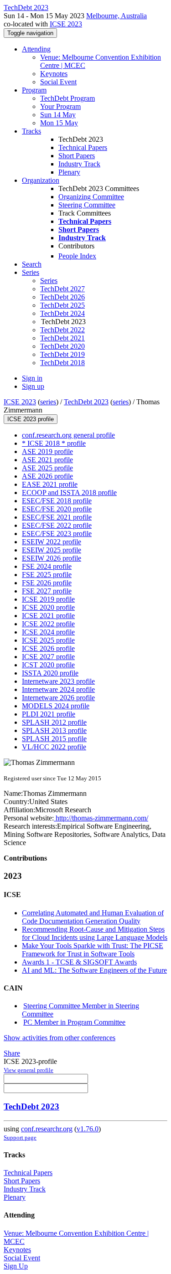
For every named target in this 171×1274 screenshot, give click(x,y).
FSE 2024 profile (47, 566)
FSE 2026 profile (47, 583)
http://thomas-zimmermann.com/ (101, 818)
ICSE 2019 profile (48, 599)
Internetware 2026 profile (58, 697)
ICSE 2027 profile (48, 656)
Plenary (69, 172)
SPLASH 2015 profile (54, 739)
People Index (77, 256)
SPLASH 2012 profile (54, 722)
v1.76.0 (87, 1129)
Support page (20, 1137)
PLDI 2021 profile (48, 714)
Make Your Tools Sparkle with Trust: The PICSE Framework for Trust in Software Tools (92, 950)
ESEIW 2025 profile (51, 550)
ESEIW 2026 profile (51, 558)
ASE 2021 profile (47, 460)
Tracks (31, 131)
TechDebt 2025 (62, 305)
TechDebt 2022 (62, 330)
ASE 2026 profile (47, 476)
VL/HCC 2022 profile (54, 747)
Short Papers (76, 156)
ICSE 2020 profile (48, 607)
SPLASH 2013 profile (54, 730)
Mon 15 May (59, 123)
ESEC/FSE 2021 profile (57, 517)
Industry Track (79, 164)
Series (48, 280)
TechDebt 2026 (62, 297)
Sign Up (16, 1266)
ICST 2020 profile (48, 665)
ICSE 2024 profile (48, 632)
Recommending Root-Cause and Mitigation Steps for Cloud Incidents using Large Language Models (94, 933)
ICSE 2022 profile (48, 624)
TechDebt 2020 (62, 346)
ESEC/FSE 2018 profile (57, 501)
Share (12, 1053)
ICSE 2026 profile (48, 648)
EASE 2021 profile (50, 484)
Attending (36, 49)
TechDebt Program (67, 98)
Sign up (33, 386)
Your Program (60, 106)
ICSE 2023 (66, 24)
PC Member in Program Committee (74, 1022)
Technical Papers (82, 147)
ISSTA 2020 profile (50, 673)
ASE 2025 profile (47, 468)
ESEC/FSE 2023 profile (57, 533)
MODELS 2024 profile (55, 706)
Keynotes (53, 73)
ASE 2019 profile (47, 451)
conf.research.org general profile (68, 435)
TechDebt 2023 (86, 402)
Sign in (32, 378)
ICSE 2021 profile (48, 615)
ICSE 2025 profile (48, 640)
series (48, 402)
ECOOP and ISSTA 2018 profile (69, 492)
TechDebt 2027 (62, 289)
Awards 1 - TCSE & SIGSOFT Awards (79, 962)
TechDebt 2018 (62, 362)
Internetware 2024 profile (58, 689)
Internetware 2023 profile (58, 681)
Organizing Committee (91, 197)
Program (34, 90)
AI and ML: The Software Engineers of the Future (94, 970)
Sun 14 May (58, 115)
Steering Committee (86, 205)
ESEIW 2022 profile (51, 542)
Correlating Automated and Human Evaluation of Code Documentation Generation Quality (93, 917)
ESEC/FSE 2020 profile (57, 509)
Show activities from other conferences (59, 1038)
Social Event (58, 82)
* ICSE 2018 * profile (54, 443)
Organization (40, 180)
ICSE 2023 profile (30, 419)
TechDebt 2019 (62, 354)
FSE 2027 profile (47, 591)
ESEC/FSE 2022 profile (57, 525)
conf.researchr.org (47, 1129)
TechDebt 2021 (62, 338)
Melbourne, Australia (116, 16)
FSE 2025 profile (47, 574)
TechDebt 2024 (62, 313)
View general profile (28, 1070)
